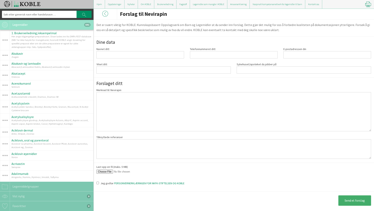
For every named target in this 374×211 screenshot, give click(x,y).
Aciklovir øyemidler (24, 154)
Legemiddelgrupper (25, 186)
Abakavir (17, 53)
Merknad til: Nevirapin (108, 90)
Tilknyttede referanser (109, 137)
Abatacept (18, 73)
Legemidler (50, 25)
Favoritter (50, 206)
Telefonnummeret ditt (202, 49)
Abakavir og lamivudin (26, 63)
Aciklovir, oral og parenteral (30, 140)
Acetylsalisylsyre (22, 117)
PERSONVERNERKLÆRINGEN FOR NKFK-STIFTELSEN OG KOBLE (149, 183)
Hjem (99, 4)
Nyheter (131, 4)
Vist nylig (50, 196)
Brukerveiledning (165, 4)
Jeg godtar (142, 183)
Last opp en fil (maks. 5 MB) (112, 167)
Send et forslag (355, 200)
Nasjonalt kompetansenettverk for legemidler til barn (277, 4)
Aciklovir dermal (22, 130)
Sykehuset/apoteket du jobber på (256, 64)
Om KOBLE (146, 4)
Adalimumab (19, 174)
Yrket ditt (101, 64)
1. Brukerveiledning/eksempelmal (34, 33)
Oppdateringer (114, 4)
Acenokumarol (21, 83)
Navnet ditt (102, 49)
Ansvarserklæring (238, 4)
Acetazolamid (20, 93)
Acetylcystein (20, 103)
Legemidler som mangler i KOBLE (208, 4)
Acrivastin (18, 164)
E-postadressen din (294, 49)
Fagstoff (183, 4)
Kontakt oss (313, 4)
